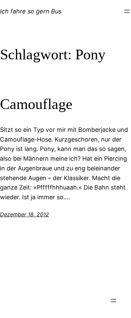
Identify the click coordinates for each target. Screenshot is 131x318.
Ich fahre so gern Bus (30, 11)
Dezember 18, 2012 (24, 214)
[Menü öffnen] (127, 11)
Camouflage (36, 104)
